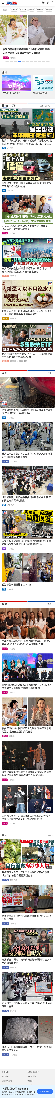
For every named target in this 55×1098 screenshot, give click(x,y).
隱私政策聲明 (7, 1081)
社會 (4, 148)
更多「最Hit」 (45, 106)
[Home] (12, 2)
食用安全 (5, 318)
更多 (49, 373)
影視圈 (5, 58)
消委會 (31, 10)
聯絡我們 (5, 1072)
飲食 (4, 549)
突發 (4, 190)
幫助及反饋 (32, 1076)
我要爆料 (31, 1081)
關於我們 (5, 1076)
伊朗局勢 (14, 10)
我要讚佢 (49, 10)
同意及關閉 (44, 1091)
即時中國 (5, 461)
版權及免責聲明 (33, 1072)
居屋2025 (23, 10)
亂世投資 (40, 10)
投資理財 (5, 276)
